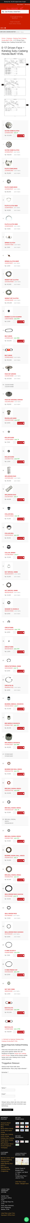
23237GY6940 (9, 516)
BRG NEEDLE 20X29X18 (12, 723)
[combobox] (15, 11)
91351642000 (9, 972)
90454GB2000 (9, 629)
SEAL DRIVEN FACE (11, 913)
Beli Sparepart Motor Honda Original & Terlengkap (7, 1145)
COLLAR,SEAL (9, 533)
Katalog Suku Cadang (7, 1138)
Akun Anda (20, 4)
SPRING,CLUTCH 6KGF (12, 261)
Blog (2, 1126)
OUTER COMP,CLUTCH (12, 131)
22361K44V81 (9, 226)
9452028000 (9, 668)
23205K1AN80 (9, 376)
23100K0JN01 (9, 338)
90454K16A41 (9, 649)
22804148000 (9, 318)
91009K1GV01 (9, 857)
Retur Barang (5, 1167)
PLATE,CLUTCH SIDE (11, 224)
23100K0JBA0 (9, 1009)
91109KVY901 (9, 725)
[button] (2, 28)
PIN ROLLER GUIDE (10, 418)
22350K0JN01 (9, 170)
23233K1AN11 (9, 496)
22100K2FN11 (9, 152)
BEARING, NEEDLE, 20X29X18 (14, 704)
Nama (4, 1088)
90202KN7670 (9, 574)
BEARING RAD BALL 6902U (13, 769)
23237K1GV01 (9, 535)
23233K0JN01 (9, 478)
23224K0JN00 (9, 401)
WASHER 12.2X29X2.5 (12, 609)
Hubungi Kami (5, 1161)
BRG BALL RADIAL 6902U (13, 808)
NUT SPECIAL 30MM (11, 572)
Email (4, 1094)
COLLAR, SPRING (10, 552)
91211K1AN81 (9, 896)
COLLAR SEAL (9, 514)
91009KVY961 (9, 838)
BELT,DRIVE (8, 336)
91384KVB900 (9, 952)
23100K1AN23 (9, 357)
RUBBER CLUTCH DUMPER (13, 317)
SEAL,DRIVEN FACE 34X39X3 (14, 932)
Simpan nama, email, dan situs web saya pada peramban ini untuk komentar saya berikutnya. (14, 1104)
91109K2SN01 (9, 744)
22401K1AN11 (9, 263)
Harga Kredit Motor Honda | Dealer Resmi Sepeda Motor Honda (15, 8)
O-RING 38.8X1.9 (10, 950)
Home (3, 38)
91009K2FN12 (9, 877)
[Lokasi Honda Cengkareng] (22, 1164)
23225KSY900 (9, 420)
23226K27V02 (9, 459)
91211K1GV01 (9, 934)
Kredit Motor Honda (7, 1140)
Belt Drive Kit (9, 1008)
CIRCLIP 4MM (9, 647)
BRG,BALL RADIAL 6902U (13, 788)
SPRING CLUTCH (10, 242)
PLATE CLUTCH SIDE (11, 205)
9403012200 (8, 991)
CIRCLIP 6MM (9, 627)
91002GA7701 (9, 771)
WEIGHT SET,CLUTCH (11, 280)
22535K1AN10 (9, 300)
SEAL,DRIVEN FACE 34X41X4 (14, 894)
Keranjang (27, 4)
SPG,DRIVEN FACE (10, 476)
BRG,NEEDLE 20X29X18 (12, 742)
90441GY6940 (9, 611)
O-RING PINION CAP (11, 970)
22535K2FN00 (9, 281)
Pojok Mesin (4, 1142)
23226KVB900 (9, 439)
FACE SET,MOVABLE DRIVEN (14, 399)
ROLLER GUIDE (9, 437)
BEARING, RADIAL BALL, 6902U (15, 855)
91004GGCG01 (9, 810)
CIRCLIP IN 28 (9, 685)
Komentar (5, 1072)
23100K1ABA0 (9, 1029)
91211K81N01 (8, 915)
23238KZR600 (9, 554)
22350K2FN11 (9, 189)
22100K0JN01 (9, 132)
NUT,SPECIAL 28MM (11, 590)
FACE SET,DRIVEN (10, 374)
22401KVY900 (9, 244)
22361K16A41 (9, 207)
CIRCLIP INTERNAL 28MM (13, 666)
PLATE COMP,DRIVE (11, 168)
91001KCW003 (9, 706)
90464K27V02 (9, 687)
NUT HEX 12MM (10, 989)
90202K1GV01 (9, 592)
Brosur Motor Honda (7, 1128)
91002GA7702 (9, 790)
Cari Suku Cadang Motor (7, 31)
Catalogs (9, 38)
